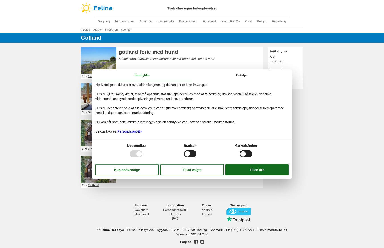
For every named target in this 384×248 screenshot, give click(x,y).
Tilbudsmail (141, 214)
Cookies (175, 214)
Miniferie (146, 21)
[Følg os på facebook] (196, 242)
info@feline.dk (277, 230)
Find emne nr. (125, 21)
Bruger (262, 21)
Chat (248, 21)
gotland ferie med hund (148, 52)
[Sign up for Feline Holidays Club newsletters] (202, 242)
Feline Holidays (192, 8)
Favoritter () (230, 21)
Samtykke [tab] (142, 75)
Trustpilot (238, 219)
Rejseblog (279, 21)
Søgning (104, 21)
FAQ (175, 218)
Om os (207, 214)
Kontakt (207, 210)
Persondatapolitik (175, 210)
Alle (272, 57)
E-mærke (238, 211)
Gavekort (209, 21)
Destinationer (188, 21)
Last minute (165, 21)
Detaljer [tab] (242, 75)
